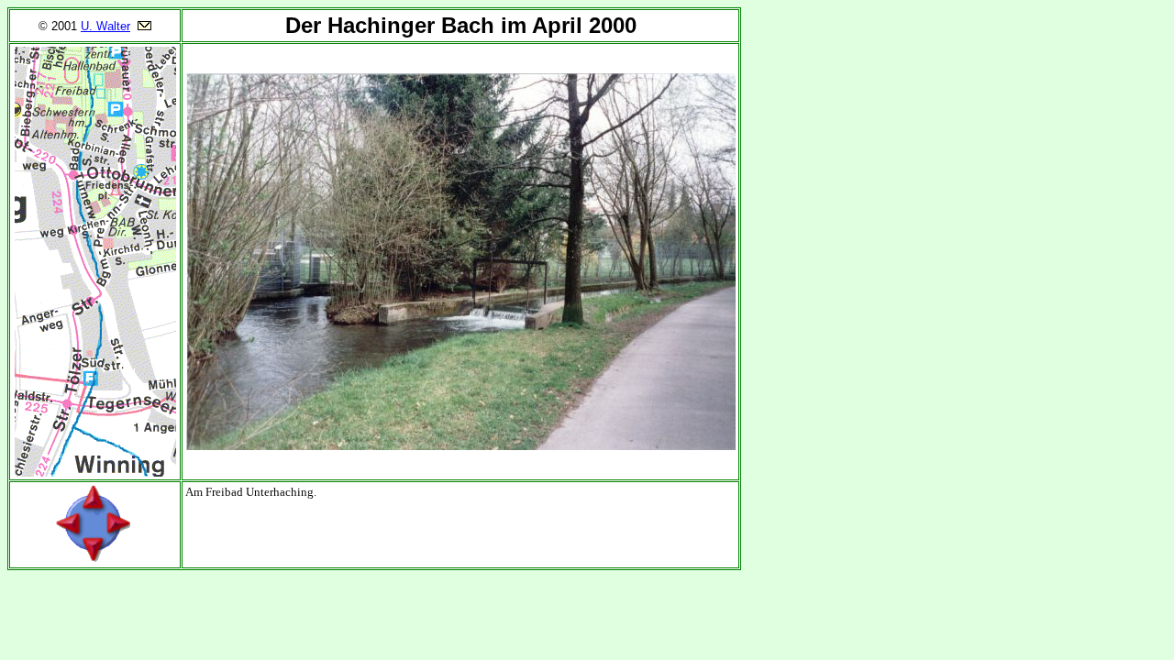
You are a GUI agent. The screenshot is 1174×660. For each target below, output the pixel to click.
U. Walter (105, 26)
